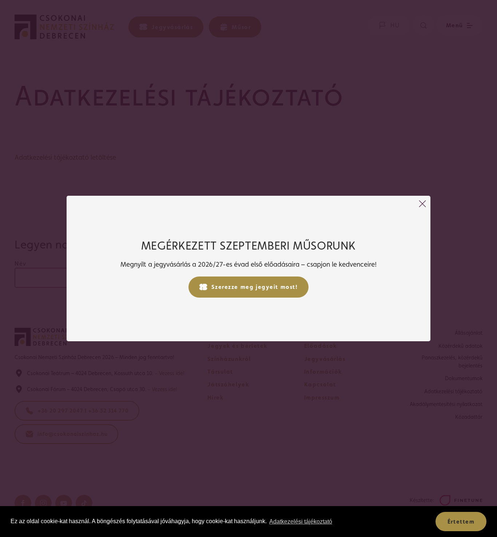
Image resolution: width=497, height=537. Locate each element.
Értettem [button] (461, 521)
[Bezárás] (422, 203)
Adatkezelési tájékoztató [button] (300, 521)
